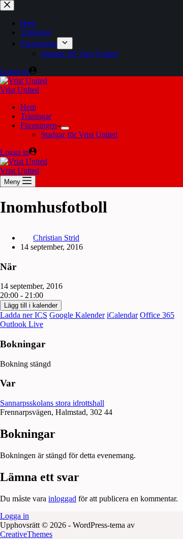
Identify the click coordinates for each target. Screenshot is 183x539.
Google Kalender (77, 315)
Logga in (14, 516)
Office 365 (157, 315)
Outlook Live (21, 324)
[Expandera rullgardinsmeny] (65, 128)
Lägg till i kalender (30, 305)
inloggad (62, 498)
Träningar (35, 116)
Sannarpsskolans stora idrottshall (52, 403)
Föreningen (38, 125)
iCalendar (122, 315)
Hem (28, 107)
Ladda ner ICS (23, 315)
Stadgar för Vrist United (79, 134)
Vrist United (19, 89)
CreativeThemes (26, 534)
